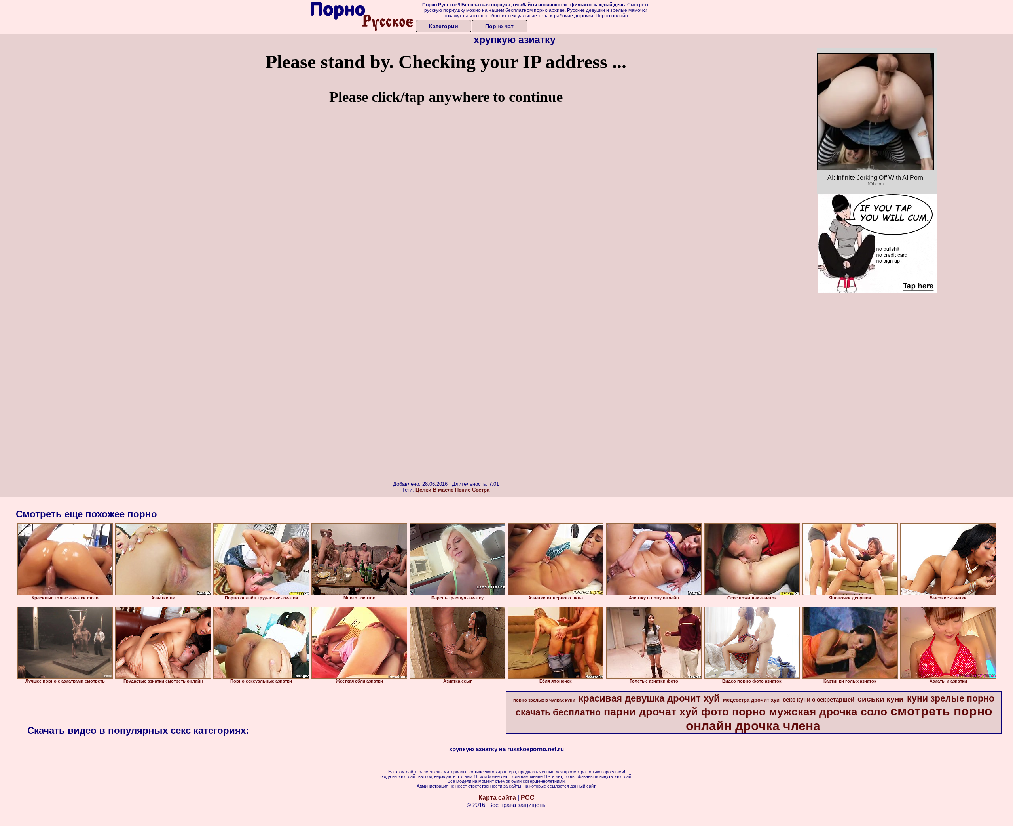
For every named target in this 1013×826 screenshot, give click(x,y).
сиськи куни (880, 699)
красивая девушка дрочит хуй (649, 698)
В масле (443, 490)
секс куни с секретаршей (818, 699)
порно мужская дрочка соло (809, 712)
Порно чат (499, 26)
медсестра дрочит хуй (751, 700)
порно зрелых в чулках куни (544, 700)
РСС (528, 797)
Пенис (462, 490)
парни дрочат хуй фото (666, 712)
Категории (443, 26)
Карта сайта (497, 797)
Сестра (480, 490)
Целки (423, 490)
